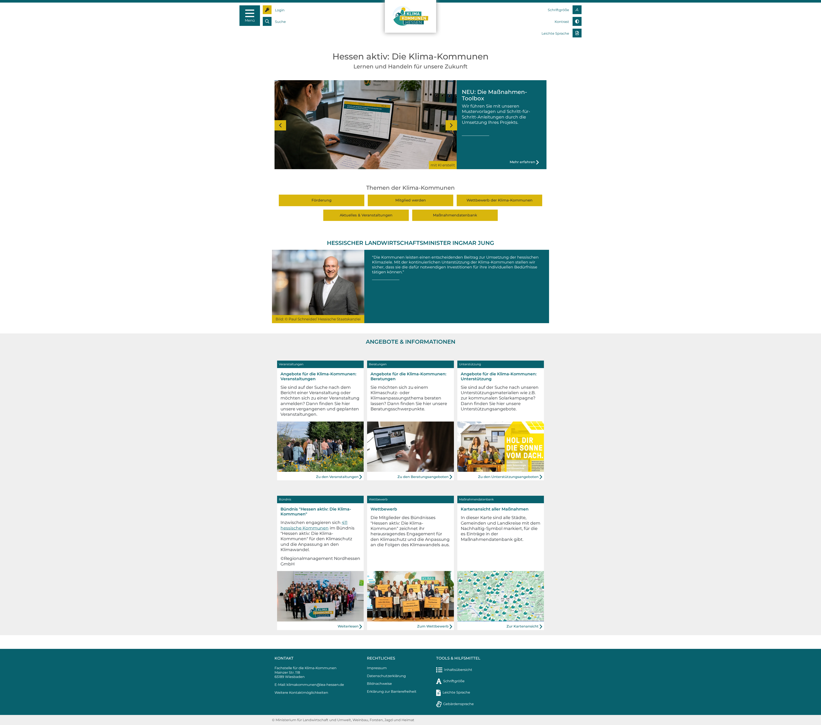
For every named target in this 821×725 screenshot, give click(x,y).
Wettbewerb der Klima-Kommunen (500, 200)
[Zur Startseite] (410, 16)
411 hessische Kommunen (314, 525)
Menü (250, 20)
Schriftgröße (454, 681)
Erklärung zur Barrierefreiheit (391, 691)
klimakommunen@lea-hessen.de (315, 685)
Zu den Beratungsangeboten (423, 477)
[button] (280, 125)
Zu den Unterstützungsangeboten (508, 477)
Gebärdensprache (458, 704)
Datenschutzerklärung (386, 676)
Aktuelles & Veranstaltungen (366, 215)
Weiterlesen (348, 626)
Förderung (322, 200)
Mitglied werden (410, 200)
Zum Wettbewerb (433, 626)
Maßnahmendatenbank (455, 215)
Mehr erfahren (522, 162)
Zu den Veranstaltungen (337, 477)
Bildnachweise (379, 684)
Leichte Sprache (456, 692)
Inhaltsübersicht (458, 670)
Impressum (377, 668)
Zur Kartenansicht (522, 626)
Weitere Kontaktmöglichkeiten (301, 693)
